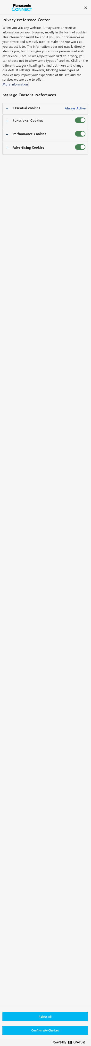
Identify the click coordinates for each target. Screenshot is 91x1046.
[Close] (85, 7)
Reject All (45, 1016)
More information (15, 84)
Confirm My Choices (45, 1030)
